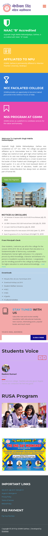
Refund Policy (6, 504)
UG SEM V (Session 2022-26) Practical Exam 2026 (20, 223)
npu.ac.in (5, 490)
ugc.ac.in (12, 490)
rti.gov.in (5, 493)
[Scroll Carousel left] (40, 358)
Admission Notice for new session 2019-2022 (19, 231)
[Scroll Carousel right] (44, 358)
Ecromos (5, 531)
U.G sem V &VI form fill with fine (14, 227)
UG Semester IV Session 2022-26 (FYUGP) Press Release (22, 217)
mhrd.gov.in (12, 493)
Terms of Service (8, 500)
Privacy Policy (6, 497)
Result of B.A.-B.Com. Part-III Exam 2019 (18, 279)
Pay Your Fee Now (8, 516)
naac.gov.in (20, 490)
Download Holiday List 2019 (13, 282)
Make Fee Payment (11, 180)
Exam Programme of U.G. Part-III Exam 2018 (18, 234)
